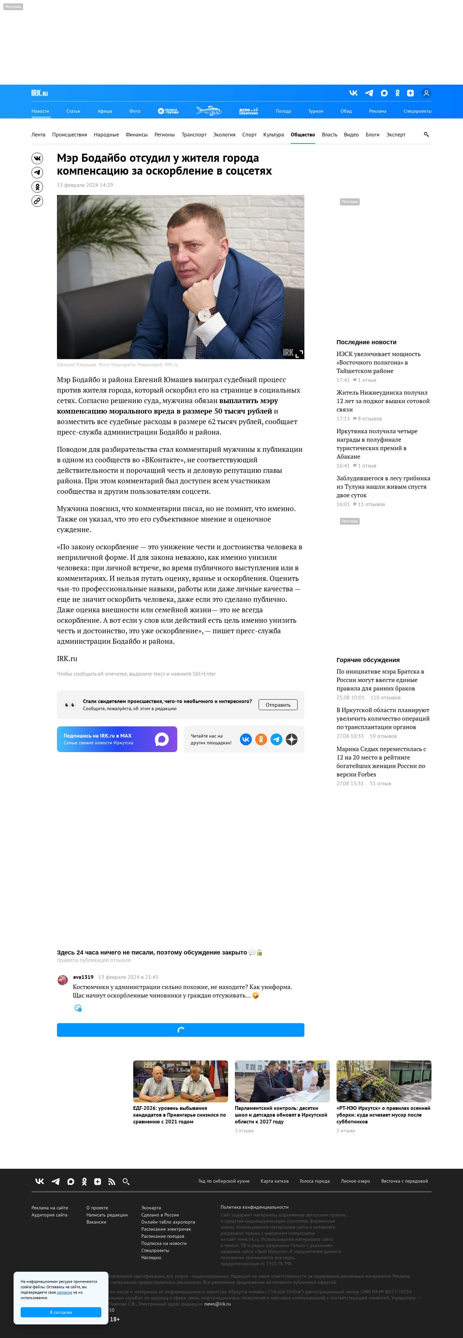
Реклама (377, 111)
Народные (106, 134)
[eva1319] (62, 980)
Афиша (105, 111)
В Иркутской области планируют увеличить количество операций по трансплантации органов (383, 718)
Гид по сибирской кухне (224, 1181)
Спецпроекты (417, 111)
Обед (346, 111)
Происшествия (69, 134)
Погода (283, 111)
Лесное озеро (355, 1181)
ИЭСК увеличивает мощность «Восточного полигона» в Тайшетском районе (379, 362)
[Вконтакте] (353, 93)
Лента (38, 134)
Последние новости (367, 342)
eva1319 (83, 977)
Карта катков (275, 1181)
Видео (351, 134)
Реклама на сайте (50, 1208)
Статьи (73, 111)
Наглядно (151, 1257)
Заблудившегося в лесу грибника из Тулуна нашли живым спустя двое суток (383, 486)
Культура (273, 134)
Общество (303, 134)
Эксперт (395, 134)
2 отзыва (244, 1131)
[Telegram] (369, 93)
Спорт (249, 134)
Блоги (373, 134)
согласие (64, 1292)
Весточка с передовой (404, 1181)
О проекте (97, 1208)
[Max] (384, 93)
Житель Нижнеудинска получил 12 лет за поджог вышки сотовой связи (383, 401)
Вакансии (96, 1222)
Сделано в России (160, 1215)
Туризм (315, 111)
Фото (135, 111)
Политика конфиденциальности (255, 1207)
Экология (224, 134)
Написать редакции (107, 1215)
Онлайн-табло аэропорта (168, 1222)
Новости (40, 111)
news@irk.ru (217, 1304)
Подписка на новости (164, 1243)
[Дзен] (410, 93)
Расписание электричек (166, 1229)
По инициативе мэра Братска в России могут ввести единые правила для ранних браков (380, 679)
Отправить (278, 704)
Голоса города (315, 1181)
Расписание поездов (162, 1236)
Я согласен (61, 1312)
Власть (329, 134)
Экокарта (151, 1208)
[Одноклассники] (397, 92)
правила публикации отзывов (94, 960)
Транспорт (194, 134)
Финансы (137, 134)
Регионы (165, 134)
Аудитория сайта (49, 1215)
